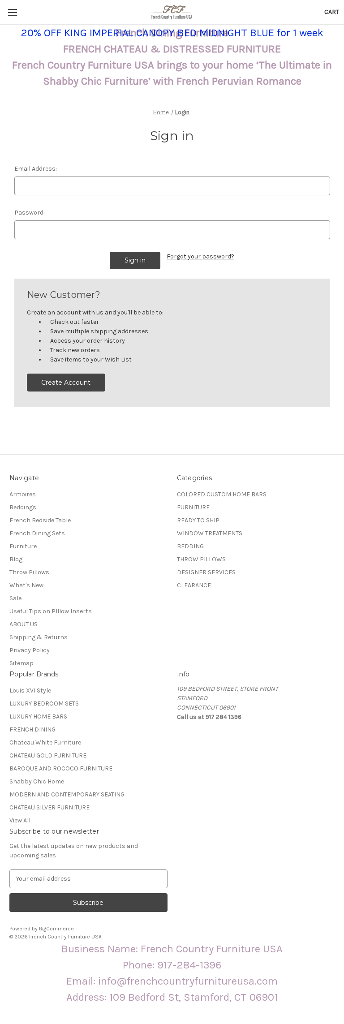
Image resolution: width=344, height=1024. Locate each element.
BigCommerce (56, 928)
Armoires (22, 494)
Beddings (22, 507)
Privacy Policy (29, 650)
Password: (29, 212)
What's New (26, 585)
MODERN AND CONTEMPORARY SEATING (67, 794)
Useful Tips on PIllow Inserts (50, 611)
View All (19, 820)
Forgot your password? (200, 256)
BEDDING (190, 546)
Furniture (23, 546)
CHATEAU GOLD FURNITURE (47, 755)
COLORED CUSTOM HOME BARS (222, 494)
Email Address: (35, 168)
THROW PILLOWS (201, 559)
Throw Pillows (29, 572)
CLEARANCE (194, 585)
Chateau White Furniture (45, 742)
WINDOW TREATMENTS (209, 533)
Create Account (65, 383)
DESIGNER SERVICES (206, 572)
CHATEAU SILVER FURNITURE (49, 807)
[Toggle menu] (12, 12)
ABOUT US (23, 624)
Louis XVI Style (30, 690)
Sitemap (21, 663)
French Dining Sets (37, 533)
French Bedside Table (40, 520)
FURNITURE (193, 507)
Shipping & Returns (38, 637)
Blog (15, 559)
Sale (15, 598)
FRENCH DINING (32, 729)
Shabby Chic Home (36, 781)
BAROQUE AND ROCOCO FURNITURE (60, 768)
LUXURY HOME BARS (38, 716)
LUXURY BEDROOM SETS (44, 703)
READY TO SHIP (198, 520)
